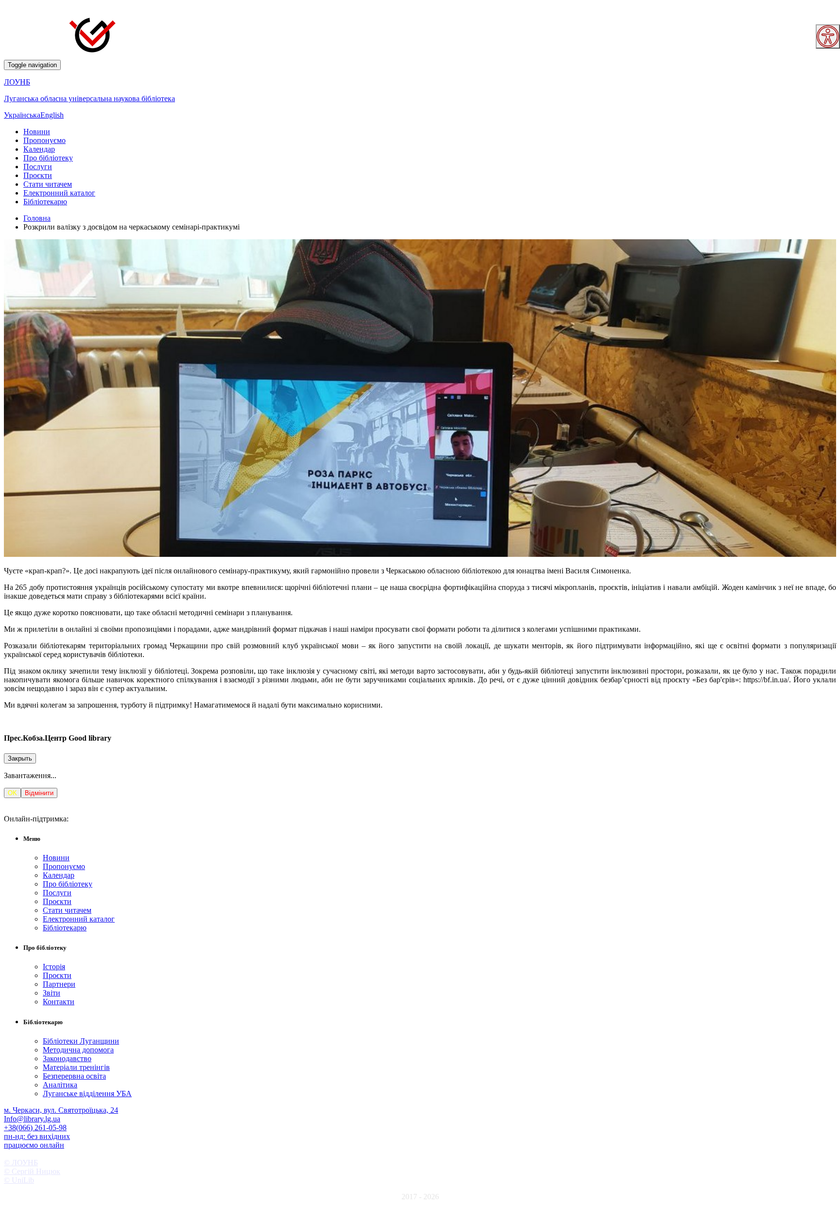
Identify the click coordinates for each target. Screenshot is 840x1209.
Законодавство (67, 1058)
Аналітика (60, 1085)
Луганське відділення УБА (87, 1093)
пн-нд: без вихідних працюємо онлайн (37, 1140)
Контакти (58, 1001)
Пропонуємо (44, 140)
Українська (22, 115)
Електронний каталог (59, 193)
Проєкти (37, 175)
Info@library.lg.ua (32, 1119)
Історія (54, 966)
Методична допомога (78, 1050)
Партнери (59, 984)
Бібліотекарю (45, 201)
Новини (36, 131)
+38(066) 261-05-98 (35, 1127)
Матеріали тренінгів (76, 1067)
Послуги (37, 166)
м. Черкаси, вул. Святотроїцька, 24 (61, 1110)
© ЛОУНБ (21, 1162)
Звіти (51, 993)
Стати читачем (47, 184)
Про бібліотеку (48, 158)
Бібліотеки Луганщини (81, 1041)
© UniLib (19, 1180)
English (52, 115)
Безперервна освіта (74, 1076)
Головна (37, 218)
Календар (39, 149)
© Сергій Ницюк (32, 1171)
